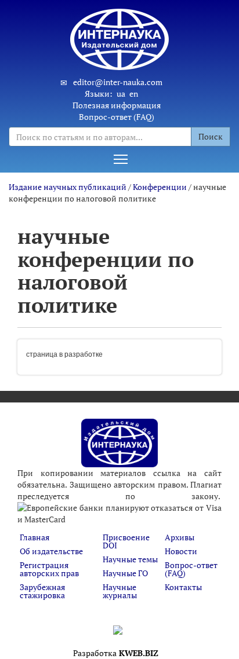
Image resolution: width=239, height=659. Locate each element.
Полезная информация (117, 105)
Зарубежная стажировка (42, 591)
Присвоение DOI (126, 541)
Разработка (115, 652)
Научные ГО (125, 573)
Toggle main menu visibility (120, 159)
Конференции (160, 186)
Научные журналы (120, 591)
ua (121, 93)
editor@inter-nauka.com (117, 81)
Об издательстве (51, 551)
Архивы (179, 537)
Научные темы (130, 559)
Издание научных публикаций (68, 186)
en (133, 93)
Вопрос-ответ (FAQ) (116, 116)
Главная (34, 537)
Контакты (183, 586)
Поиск (210, 136)
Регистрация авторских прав (49, 569)
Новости (181, 551)
